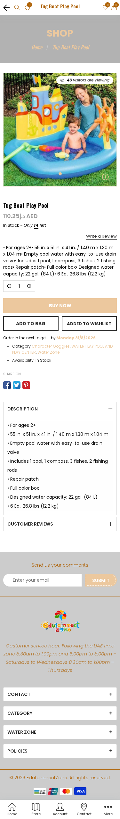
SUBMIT (100, 580)
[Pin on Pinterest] (26, 385)
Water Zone (48, 352)
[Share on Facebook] (7, 385)
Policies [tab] (17, 751)
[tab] (60, 409)
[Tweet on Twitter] (16, 385)
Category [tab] (19, 713)
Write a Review (101, 236)
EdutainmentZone (47, 777)
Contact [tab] (18, 694)
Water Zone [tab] (21, 732)
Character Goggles (51, 346)
